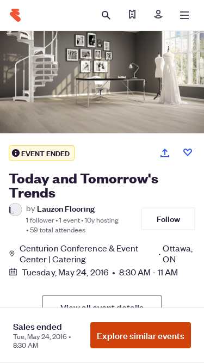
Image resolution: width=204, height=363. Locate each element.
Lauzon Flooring (66, 208)
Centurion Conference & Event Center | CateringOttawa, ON (106, 253)
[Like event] (187, 152)
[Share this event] (165, 153)
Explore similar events (140, 335)
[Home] (15, 15)
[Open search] (106, 15)
